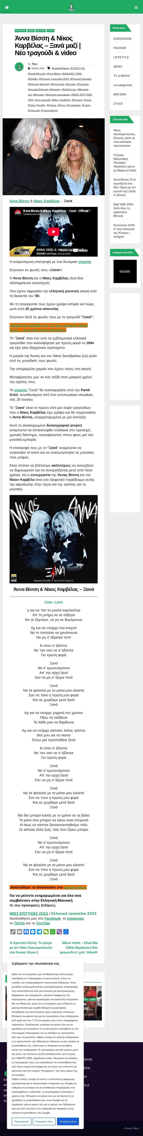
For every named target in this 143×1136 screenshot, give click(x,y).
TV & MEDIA (122, 75)
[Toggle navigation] (136, 7)
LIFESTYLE (20, 31)
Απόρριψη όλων (44, 1121)
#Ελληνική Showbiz (80, 79)
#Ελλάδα (32, 79)
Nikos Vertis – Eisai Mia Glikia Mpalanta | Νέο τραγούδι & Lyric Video (79, 947)
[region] (45, 1043)
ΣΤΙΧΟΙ (50, 31)
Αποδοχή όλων (68, 1121)
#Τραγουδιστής (49, 110)
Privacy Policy (131, 1128)
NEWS (31, 31)
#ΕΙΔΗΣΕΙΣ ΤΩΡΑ (72, 73)
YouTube (43, 923)
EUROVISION (122, 38)
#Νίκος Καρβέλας (61, 100)
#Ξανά (87, 100)
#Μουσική (38, 94)
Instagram (75, 918)
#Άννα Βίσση (54, 73)
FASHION (120, 48)
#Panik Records (36, 73)
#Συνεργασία (73, 105)
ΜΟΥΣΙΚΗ (41, 31)
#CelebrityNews (60, 68)
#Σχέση (86, 105)
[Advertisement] (125, 345)
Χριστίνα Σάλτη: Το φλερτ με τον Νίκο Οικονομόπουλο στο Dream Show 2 (31, 947)
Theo (34, 63)
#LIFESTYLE (77, 68)
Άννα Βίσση (19, 201)
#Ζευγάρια (82, 84)
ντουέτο (84, 262)
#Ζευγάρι (71, 84)
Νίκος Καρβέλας (47, 201)
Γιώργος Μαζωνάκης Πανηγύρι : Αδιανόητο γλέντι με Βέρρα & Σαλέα (125, 163)
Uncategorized (123, 85)
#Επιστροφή (57, 84)
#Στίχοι (61, 105)
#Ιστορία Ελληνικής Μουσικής (44, 89)
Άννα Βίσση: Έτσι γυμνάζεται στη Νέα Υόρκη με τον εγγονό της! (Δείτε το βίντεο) (125, 187)
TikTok (19, 923)
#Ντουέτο (77, 100)
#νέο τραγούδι (42, 100)
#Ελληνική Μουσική (38, 84)
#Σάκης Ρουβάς (36, 105)
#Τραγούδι (34, 110)
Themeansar (9, 1130)
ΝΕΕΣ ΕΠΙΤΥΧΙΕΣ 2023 (29, 913)
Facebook (52, 918)
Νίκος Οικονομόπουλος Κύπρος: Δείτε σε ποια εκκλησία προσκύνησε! (124, 138)
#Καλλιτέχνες (69, 89)
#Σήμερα (51, 105)
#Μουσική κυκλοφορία (57, 94)
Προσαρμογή (21, 1121)
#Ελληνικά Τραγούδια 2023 (54, 79)
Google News (75, 887)
